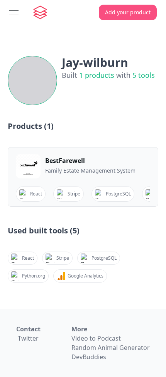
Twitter (28, 338)
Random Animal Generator (110, 347)
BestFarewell (65, 160)
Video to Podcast (96, 338)
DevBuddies (88, 357)
